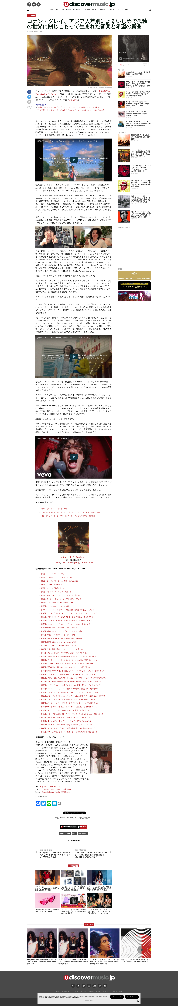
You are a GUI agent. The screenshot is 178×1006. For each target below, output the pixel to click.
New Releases (66, 9)
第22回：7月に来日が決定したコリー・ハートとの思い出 (62, 649)
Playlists (112, 9)
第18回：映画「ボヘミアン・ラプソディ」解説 (58, 635)
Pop (75, 833)
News (57, 9)
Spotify (76, 563)
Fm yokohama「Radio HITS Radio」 (57, 792)
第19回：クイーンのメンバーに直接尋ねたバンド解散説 (61, 638)
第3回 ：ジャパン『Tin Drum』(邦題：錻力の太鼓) (59, 581)
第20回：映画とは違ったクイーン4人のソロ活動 (58, 642)
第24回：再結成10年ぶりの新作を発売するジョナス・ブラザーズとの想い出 (69, 656)
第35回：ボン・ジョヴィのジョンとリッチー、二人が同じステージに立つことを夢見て (73, 696)
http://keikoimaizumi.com (50, 786)
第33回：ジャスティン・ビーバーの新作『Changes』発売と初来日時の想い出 (70, 689)
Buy (126, 9)
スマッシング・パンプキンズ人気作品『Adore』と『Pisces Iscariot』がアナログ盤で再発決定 (138, 83)
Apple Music (66, 563)
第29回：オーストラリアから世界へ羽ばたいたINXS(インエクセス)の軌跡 (68, 674)
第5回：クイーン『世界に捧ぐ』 (53, 588)
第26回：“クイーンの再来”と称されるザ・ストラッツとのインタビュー (67, 663)
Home (52, 9)
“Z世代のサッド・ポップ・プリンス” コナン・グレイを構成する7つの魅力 (68, 107)
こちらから (73, 99)
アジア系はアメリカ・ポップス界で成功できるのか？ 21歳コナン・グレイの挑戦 (70, 110)
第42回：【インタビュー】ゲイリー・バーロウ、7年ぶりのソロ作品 (66, 721)
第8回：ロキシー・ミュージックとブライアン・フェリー (62, 599)
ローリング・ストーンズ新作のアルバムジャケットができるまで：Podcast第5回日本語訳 (138, 93)
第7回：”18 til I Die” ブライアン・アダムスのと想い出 (60, 595)
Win (120, 992)
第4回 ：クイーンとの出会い (51, 584)
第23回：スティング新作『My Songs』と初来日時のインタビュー (65, 653)
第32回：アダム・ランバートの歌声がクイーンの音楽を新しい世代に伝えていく (70, 685)
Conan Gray (66, 833)
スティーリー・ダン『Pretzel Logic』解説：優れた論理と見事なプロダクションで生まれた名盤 (141, 199)
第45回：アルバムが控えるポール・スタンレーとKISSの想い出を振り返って (69, 732)
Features (76, 9)
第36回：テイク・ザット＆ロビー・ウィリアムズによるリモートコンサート (69, 699)
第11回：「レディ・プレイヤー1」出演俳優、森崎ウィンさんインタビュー (68, 610)
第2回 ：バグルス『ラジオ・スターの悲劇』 (57, 577)
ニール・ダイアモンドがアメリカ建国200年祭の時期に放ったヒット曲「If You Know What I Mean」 (141, 153)
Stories (75, 992)
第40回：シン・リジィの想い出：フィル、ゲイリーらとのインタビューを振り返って (72, 714)
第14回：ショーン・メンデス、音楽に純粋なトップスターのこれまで (66, 620)
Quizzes (120, 9)
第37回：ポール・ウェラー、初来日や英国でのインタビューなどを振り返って (69, 703)
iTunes (57, 563)
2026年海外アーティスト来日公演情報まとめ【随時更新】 (138, 73)
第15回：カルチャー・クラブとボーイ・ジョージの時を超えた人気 (65, 624)
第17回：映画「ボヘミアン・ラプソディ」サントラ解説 (61, 631)
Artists (94, 9)
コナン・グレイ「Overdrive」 (73, 557)
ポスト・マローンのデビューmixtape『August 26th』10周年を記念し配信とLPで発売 (137, 103)
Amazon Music (87, 563)
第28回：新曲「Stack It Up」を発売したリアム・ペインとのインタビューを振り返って (73, 671)
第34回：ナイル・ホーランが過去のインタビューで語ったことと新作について (70, 692)
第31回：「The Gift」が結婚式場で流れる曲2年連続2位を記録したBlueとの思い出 (71, 681)
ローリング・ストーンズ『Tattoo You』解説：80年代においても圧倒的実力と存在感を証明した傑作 (141, 214)
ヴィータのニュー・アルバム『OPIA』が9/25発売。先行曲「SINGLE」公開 (136, 113)
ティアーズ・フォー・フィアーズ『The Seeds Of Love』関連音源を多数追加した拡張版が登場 (138, 123)
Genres (102, 9)
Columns (87, 9)
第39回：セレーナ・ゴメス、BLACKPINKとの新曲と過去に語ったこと (67, 710)
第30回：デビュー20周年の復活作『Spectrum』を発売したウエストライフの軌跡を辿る (73, 678)
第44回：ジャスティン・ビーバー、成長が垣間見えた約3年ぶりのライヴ (67, 728)
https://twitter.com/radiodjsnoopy (58, 789)
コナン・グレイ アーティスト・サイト (55, 509)
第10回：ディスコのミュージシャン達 (55, 606)
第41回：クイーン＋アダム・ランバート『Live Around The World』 (66, 717)
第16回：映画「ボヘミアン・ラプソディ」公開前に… (60, 628)
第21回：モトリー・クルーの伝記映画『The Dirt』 (59, 645)
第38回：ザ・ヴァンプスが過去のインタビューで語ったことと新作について (69, 707)
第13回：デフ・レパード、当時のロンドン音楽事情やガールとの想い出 (67, 617)
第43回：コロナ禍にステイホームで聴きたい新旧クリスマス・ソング (66, 725)
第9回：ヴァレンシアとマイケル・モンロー (57, 602)
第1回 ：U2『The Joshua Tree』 (53, 574)
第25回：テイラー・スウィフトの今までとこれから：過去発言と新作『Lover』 (70, 660)
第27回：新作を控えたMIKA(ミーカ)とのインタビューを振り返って (65, 667)
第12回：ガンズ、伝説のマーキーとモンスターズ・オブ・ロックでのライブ (69, 613)
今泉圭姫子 (83, 833)
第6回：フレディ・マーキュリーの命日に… (57, 592)
